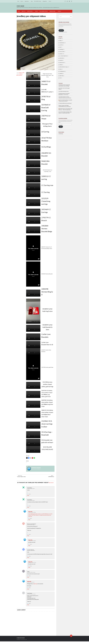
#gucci (61, 38)
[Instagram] (69, 1)
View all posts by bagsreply (36, 468)
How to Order (62, 51)
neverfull (61, 60)
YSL (60, 77)
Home (18, 1)
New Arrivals (62, 62)
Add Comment (51, 482)
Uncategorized (62, 71)
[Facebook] (65, 1)
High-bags (20, 6)
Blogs (32, 1)
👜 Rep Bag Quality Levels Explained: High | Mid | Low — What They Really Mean (65, 109)
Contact (50, 1)
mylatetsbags (61, 133)
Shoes (60, 69)
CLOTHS (61, 44)
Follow (61, 126)
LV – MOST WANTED (63, 55)
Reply (28, 495)
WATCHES (61, 75)
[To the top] (71, 636)
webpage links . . (45, 1)
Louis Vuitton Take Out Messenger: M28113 (64, 89)
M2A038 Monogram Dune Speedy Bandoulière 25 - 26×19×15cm (64, 94)
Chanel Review (62, 42)
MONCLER (61, 58)
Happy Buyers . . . (27, 1)
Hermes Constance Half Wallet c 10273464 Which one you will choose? (65, 106)
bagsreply (30, 511)
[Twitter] (67, 1)
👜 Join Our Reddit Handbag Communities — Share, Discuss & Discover (65, 100)
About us (22, 1)
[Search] (71, 1)
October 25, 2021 (21, 72)
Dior (60, 47)
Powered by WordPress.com (22, 639)
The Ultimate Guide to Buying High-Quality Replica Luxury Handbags (64, 85)
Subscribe (61, 30)
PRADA (61, 64)
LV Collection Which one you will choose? (65, 103)
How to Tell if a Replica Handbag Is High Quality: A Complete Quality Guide (65, 112)
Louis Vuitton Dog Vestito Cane (63, 91)
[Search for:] (65, 16)
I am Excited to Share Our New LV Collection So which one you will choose (65, 97)
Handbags (61, 49)
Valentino (61, 73)
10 (20, 75)
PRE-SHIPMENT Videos (37, 1)
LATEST (61, 53)
